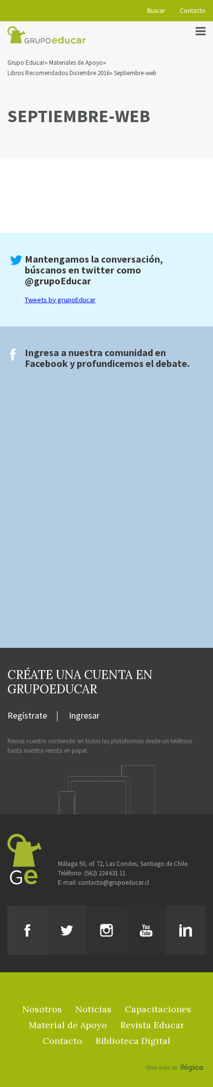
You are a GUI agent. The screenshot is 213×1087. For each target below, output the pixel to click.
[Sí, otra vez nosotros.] (176, 1053)
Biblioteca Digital (133, 1040)
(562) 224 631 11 (104, 873)
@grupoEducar (58, 280)
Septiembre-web (135, 73)
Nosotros (42, 1009)
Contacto (193, 10)
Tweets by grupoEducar (60, 299)
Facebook (46, 363)
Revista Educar (152, 1025)
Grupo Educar (26, 62)
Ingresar (84, 716)
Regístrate (27, 716)
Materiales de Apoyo (76, 62)
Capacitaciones (158, 1009)
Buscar (156, 10)
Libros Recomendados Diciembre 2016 (58, 73)
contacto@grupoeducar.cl (113, 882)
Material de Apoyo (68, 1025)
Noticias (93, 1009)
